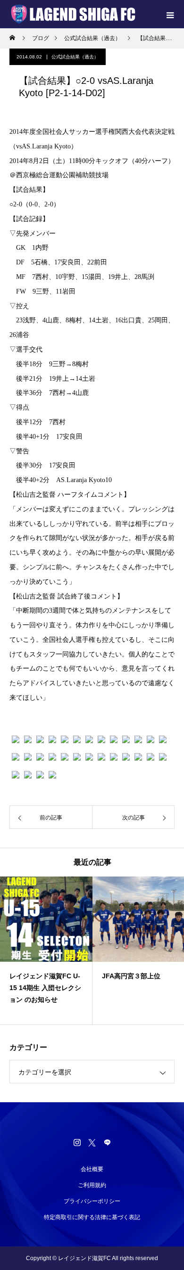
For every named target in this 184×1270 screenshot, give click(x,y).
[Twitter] (92, 1142)
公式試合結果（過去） (75, 56)
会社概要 (92, 1169)
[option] (46, 950)
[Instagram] (77, 1142)
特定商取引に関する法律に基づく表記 (92, 1217)
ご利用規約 (92, 1185)
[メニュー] (170, 14)
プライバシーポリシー (92, 1201)
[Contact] (107, 1142)
